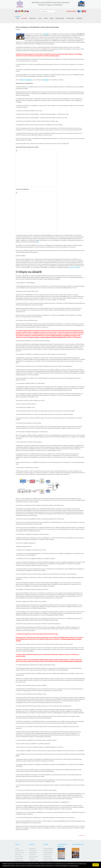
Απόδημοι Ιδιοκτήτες (19, 860)
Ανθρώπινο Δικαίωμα (19, 858)
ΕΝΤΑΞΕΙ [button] (96, 864)
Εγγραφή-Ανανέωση (71, 11)
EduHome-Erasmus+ (47, 856)
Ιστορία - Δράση (18, 854)
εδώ (38, 241)
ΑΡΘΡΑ (40, 18)
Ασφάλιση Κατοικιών (47, 854)
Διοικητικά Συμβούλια (19, 850)
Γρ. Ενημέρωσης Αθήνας (48, 848)
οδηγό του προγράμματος (26, 79)
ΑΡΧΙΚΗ (17, 18)
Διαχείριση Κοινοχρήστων (48, 860)
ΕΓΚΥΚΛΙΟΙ (46, 18)
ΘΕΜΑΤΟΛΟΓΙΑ (33, 18)
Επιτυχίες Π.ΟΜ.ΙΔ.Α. (19, 856)
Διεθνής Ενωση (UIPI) (33, 860)
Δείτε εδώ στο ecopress (74, 267)
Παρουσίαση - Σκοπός (19, 852)
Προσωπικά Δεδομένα (33, 856)
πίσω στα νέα (82, 835)
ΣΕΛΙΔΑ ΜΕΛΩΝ (32, 848)
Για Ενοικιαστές (32, 854)
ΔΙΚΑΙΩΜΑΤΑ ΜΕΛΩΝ (60, 18)
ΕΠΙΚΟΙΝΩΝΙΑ (79, 18)
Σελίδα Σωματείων (32, 850)
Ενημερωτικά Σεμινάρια (48, 858)
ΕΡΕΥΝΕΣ (51, 18)
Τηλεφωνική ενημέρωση (48, 850)
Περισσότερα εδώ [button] (73, 865)
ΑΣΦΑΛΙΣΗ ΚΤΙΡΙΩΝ (70, 18)
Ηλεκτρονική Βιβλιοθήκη (48, 852)
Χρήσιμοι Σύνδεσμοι (33, 852)
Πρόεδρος (17, 848)
